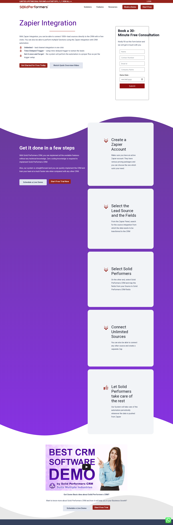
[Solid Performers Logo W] (34, 7)
